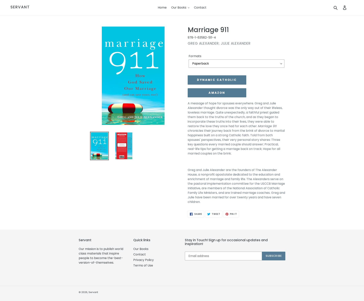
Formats (195, 56)
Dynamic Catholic (217, 80)
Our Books (140, 249)
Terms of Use (143, 265)
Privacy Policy (143, 260)
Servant (20, 7)
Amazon (217, 93)
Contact (139, 254)
